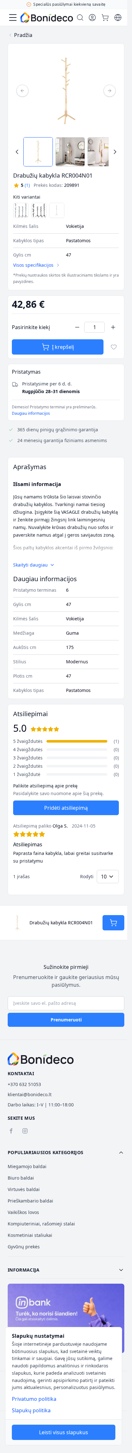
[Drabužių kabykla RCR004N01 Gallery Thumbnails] (66, 151)
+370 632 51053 (24, 1084)
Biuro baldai (21, 1178)
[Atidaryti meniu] (13, 17)
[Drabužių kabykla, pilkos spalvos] (21, 210)
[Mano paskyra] (92, 17)
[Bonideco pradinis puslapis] (41, 1059)
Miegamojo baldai (27, 1166)
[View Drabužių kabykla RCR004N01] (38, 151)
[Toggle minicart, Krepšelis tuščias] (105, 17)
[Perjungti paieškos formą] (80, 17)
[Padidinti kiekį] (113, 327)
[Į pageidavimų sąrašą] (113, 347)
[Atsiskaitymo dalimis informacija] (66, 1318)
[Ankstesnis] (22, 91)
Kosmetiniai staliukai (30, 1235)
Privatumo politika (34, 1398)
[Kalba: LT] (117, 17)
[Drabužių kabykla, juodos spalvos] (38, 210)
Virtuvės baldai (24, 1189)
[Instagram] (25, 1131)
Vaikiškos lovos (23, 1212)
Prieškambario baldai (30, 1201)
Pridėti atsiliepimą (66, 807)
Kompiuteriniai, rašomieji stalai (41, 1224)
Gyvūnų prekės (24, 1247)
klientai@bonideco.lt (30, 1094)
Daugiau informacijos (31, 413)
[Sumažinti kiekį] (77, 327)
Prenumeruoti (66, 1020)
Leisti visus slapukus (63, 1432)
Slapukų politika (31, 1410)
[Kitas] (110, 91)
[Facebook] (11, 1131)
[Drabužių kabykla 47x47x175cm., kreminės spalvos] (56, 210)
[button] (21, 185)
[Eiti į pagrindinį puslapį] (47, 17)
